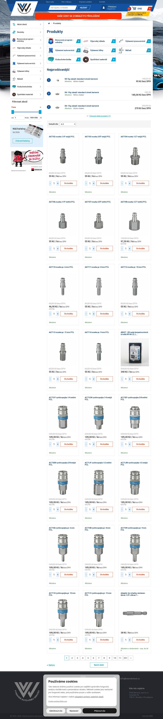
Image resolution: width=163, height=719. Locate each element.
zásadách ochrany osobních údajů (89, 697)
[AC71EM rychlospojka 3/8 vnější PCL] (63, 482)
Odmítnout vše (55, 711)
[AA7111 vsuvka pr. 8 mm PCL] (99, 287)
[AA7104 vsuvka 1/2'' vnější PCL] (135, 156)
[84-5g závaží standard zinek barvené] (58, 80)
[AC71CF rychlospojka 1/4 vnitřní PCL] (63, 417)
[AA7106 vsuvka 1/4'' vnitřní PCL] (63, 221)
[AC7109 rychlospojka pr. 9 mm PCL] (135, 548)
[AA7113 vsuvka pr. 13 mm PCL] (63, 352)
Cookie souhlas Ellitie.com (57, 701)
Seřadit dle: (53, 124)
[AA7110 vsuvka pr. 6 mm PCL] (63, 287)
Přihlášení (112, 7)
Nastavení (74, 711)
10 (115, 658)
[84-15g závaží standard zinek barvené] (58, 107)
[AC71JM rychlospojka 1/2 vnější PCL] (135, 482)
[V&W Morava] (49, 23)
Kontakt (102, 2)
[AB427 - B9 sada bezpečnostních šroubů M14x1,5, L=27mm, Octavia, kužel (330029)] (135, 352)
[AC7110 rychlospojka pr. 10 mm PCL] (63, 613)
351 (125, 658)
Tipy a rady (50, 2)
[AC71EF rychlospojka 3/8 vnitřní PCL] (135, 417)
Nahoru (52, 665)
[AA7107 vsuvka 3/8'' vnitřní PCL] (99, 221)
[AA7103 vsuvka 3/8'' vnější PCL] (99, 156)
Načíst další (99, 665)
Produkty (57, 23)
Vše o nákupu (66, 2)
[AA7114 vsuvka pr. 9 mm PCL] (99, 352)
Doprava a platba (85, 2)
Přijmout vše (99, 711)
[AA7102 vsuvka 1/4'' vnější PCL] (63, 156)
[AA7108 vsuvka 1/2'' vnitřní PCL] (135, 221)
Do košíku (68, 183)
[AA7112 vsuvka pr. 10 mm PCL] (135, 287)
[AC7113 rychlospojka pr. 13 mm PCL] (99, 613)
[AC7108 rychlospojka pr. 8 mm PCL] (99, 548)
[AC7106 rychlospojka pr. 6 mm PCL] (63, 548)
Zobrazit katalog (22, 141)
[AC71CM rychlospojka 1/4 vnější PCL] (99, 417)
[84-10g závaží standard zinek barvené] (58, 93)
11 (120, 658)
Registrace (111, 9)
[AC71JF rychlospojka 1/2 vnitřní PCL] (99, 482)
